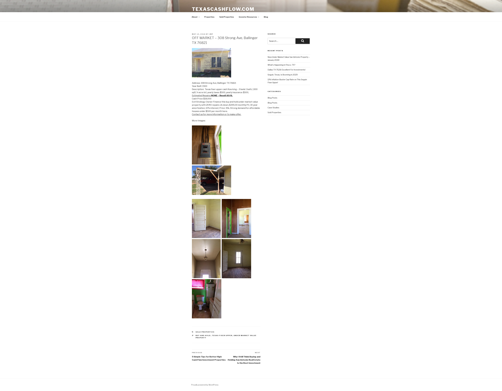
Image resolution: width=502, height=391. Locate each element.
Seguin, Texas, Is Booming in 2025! (283, 75)
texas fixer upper (222, 335)
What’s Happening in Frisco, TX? (281, 65)
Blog (266, 17)
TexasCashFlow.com (223, 9)
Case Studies (273, 107)
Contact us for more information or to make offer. (216, 114)
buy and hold (203, 335)
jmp (211, 34)
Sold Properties (226, 17)
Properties (209, 17)
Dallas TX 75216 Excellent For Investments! (286, 70)
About (195, 17)
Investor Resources (248, 17)
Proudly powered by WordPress (204, 385)
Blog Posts (272, 98)
